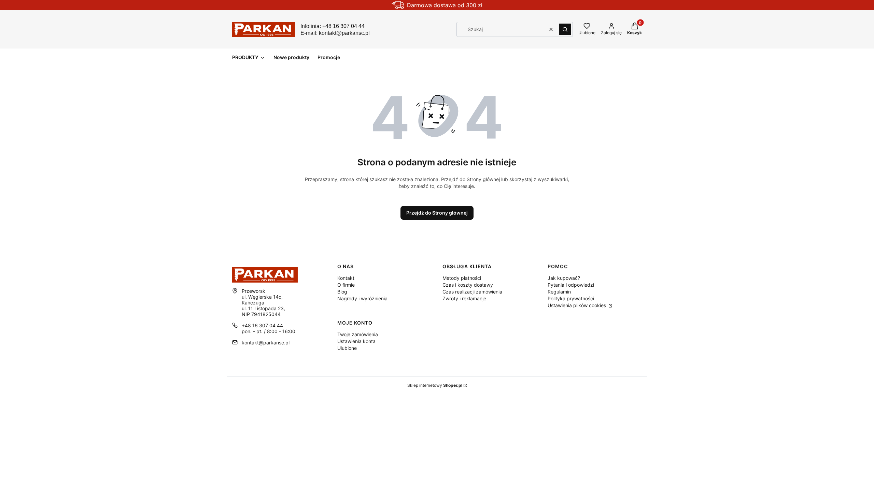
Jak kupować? (564, 278)
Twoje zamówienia (357, 334)
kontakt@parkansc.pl (266, 342)
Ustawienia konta (356, 341)
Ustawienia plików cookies (577, 305)
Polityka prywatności (571, 298)
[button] (565, 29)
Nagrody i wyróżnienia (362, 298)
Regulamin (559, 292)
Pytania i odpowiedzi (571, 285)
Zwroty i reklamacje (464, 298)
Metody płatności (461, 278)
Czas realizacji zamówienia (472, 292)
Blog (342, 292)
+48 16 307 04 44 (262, 325)
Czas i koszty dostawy (467, 285)
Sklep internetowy (434, 385)
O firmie (346, 285)
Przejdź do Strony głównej (437, 213)
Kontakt (345, 278)
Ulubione (347, 348)
